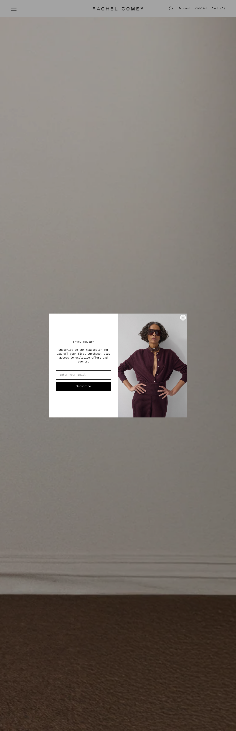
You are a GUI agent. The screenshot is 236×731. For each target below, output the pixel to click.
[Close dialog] (183, 317)
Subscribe (83, 386)
